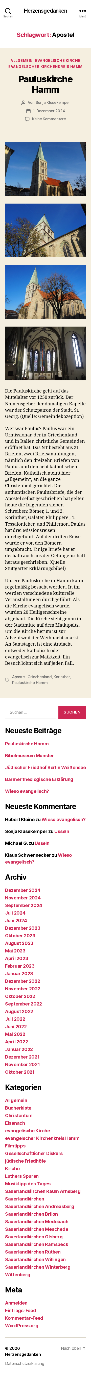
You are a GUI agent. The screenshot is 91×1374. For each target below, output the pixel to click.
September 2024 (23, 905)
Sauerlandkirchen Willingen (35, 1259)
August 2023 (19, 943)
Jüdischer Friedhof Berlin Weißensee (45, 767)
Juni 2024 (16, 920)
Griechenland (40, 676)
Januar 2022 (19, 1049)
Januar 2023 (19, 973)
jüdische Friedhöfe (25, 1161)
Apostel (19, 676)
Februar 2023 (20, 966)
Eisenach (15, 1123)
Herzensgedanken (45, 10)
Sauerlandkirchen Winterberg (38, 1267)
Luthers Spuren (22, 1176)
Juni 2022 (16, 1026)
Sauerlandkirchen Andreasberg (39, 1206)
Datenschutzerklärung (24, 1363)
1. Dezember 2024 (49, 110)
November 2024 (23, 897)
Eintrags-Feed (20, 1310)
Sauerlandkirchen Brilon (31, 1214)
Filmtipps (15, 1145)
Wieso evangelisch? (27, 791)
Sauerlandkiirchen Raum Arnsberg (43, 1191)
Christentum (19, 1115)
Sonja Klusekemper (53, 102)
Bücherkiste (18, 1108)
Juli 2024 (15, 913)
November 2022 (22, 988)
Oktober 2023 (20, 935)
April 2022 (16, 1041)
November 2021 (22, 1064)
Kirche (12, 1168)
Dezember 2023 (22, 928)
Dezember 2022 (22, 981)
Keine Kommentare (49, 118)
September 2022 (23, 1004)
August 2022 (19, 1011)
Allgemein (22, 60)
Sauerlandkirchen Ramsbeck (36, 1244)
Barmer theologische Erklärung (39, 779)
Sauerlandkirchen (24, 1198)
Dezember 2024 (22, 890)
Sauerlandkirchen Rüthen (33, 1252)
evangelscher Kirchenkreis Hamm (45, 66)
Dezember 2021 (22, 1057)
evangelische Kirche (57, 60)
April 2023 (16, 958)
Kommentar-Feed (24, 1318)
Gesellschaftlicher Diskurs (34, 1153)
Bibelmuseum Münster (29, 755)
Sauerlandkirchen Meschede (36, 1229)
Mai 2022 (15, 1034)
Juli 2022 (15, 1019)
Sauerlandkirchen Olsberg (34, 1236)
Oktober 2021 (20, 1072)
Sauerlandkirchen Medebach (36, 1221)
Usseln (61, 831)
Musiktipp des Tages (28, 1183)
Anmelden (16, 1303)
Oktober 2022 (20, 996)
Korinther (62, 676)
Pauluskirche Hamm (45, 84)
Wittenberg (17, 1274)
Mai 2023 (15, 950)
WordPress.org (21, 1325)
